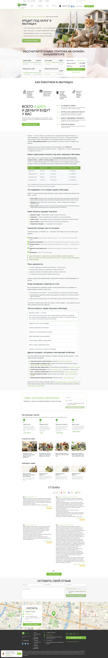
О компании (40, 5)
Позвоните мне (89, 6)
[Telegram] (25, 644)
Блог (47, 5)
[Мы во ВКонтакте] (74, 634)
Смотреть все (54, 574)
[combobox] (81, 60)
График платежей (76, 72)
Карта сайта (26, 640)
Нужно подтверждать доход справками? (39, 336)
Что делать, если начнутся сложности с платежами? (42, 349)
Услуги (31, 5)
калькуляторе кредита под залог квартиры (66, 382)
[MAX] (28, 644)
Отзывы (35, 643)
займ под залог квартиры (71, 371)
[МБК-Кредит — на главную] (22, 4)
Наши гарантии (37, 634)
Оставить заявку (76, 69)
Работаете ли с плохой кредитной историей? (40, 332)
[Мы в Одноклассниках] (77, 634)
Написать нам (76, 637)
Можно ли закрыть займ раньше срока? (39, 344)
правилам (74, 404)
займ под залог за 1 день (74, 367)
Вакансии (36, 645)
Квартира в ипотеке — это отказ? (37, 312)
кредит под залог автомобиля (65, 361)
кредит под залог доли (69, 377)
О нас (35, 632)
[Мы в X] (67, 634)
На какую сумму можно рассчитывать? (39, 327)
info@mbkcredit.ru (29, 614)
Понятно (19, 653)
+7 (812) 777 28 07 (65, 6)
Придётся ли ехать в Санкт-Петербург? (39, 323)
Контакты (54, 5)
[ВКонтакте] (23, 644)
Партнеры (36, 640)
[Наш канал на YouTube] (70, 634)
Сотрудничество (37, 642)
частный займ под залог (56, 369)
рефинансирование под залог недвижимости (41, 364)
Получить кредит (31, 40)
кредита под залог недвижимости (36, 385)
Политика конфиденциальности (72, 641)
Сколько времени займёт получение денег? (40, 340)
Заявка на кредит (30, 124)
